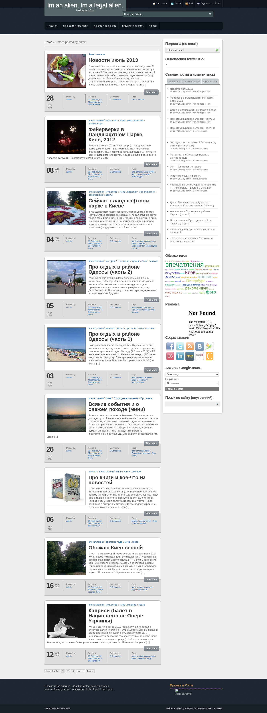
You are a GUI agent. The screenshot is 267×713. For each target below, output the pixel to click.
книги (127, 471)
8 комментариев (200, 148)
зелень (205, 269)
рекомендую (95, 123)
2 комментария (200, 131)
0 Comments (115, 100)
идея (210, 269)
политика (209, 281)
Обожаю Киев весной (115, 547)
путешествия (139, 260)
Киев (91, 54)
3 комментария (200, 191)
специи (185, 293)
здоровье (198, 269)
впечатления (96, 120)
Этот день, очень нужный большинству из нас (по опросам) (193, 144)
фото (135, 541)
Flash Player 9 (92, 689)
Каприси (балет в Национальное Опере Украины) (115, 616)
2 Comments (115, 377)
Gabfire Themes (215, 708)
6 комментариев (200, 160)
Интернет (216, 269)
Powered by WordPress (184, 708)
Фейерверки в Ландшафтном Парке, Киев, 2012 (116, 134)
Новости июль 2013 (113, 60)
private (92, 471)
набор (167, 281)
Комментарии (210, 81)
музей (215, 277)
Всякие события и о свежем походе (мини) (116, 406)
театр (142, 604)
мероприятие (135, 120)
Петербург (195, 281)
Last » (90, 671)
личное (100, 54)
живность (184, 269)
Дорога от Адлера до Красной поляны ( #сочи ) (192, 204)
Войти (169, 708)
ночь (183, 281)
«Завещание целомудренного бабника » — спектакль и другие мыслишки (193, 186)
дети (166, 269)
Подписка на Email (211, 3)
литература (214, 273)
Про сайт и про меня (75, 25)
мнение (110, 328)
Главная (52, 25)
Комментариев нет (201, 92)
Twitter (178, 3)
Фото (90, 179)
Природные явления (126, 398)
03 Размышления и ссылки (95, 589)
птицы (214, 285)
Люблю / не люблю (105, 25)
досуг (171, 269)
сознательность (173, 292)
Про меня (123, 260)
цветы (109, 194)
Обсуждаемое (192, 81)
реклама (181, 289)
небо (172, 281)
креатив (132, 191)
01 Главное (93, 100)
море (120, 328)
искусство (111, 120)
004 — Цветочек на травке (185, 166)
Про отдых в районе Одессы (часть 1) (114, 336)
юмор (167, 296)
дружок (177, 269)
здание (191, 269)
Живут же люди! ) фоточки (185, 175)
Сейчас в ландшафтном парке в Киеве (118, 203)
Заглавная (161, 3)
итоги (182, 273)
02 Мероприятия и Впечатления (95, 102)
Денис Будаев (178, 202)
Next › (80, 671)
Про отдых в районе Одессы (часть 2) (114, 269)
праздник (170, 284)
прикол (178, 285)
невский (178, 281)
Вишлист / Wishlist (132, 25)
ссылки (153, 260)
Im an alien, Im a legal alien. (85, 7)
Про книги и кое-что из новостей (116, 480)
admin (69, 100)
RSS (191, 3)
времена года (114, 541)
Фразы (153, 25)
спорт (189, 293)
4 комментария (200, 179)
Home (48, 42)
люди (178, 277)
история (111, 260)
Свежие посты (174, 81)
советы (211, 289)
